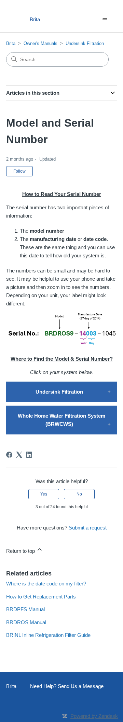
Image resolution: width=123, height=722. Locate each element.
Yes (43, 494)
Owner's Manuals (40, 43)
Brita (10, 43)
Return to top (21, 551)
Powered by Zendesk (94, 716)
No (79, 494)
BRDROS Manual (26, 622)
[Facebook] (9, 455)
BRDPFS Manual (25, 609)
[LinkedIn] (29, 455)
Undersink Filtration (85, 43)
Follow (19, 171)
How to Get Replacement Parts (41, 596)
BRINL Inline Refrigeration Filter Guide (48, 635)
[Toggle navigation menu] (105, 19)
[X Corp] (19, 455)
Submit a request (88, 528)
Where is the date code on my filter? (46, 583)
